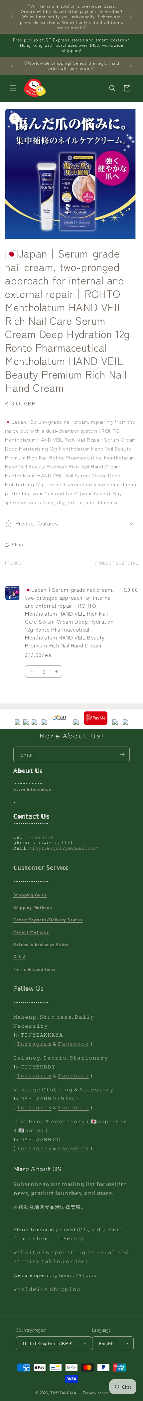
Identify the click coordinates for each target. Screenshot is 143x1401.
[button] (13, 88)
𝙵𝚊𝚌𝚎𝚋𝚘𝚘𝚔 (73, 1043)
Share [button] (18, 544)
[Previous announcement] (12, 16)
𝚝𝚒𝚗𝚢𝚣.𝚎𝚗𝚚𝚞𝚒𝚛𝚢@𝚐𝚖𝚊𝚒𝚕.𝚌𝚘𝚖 (64, 848)
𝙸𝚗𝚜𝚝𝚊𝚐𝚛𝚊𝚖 (34, 1043)
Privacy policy (95, 1392)
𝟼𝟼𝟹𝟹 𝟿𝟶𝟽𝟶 (41, 837)
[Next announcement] (130, 16)
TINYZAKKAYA (63, 1392)
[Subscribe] (122, 754)
